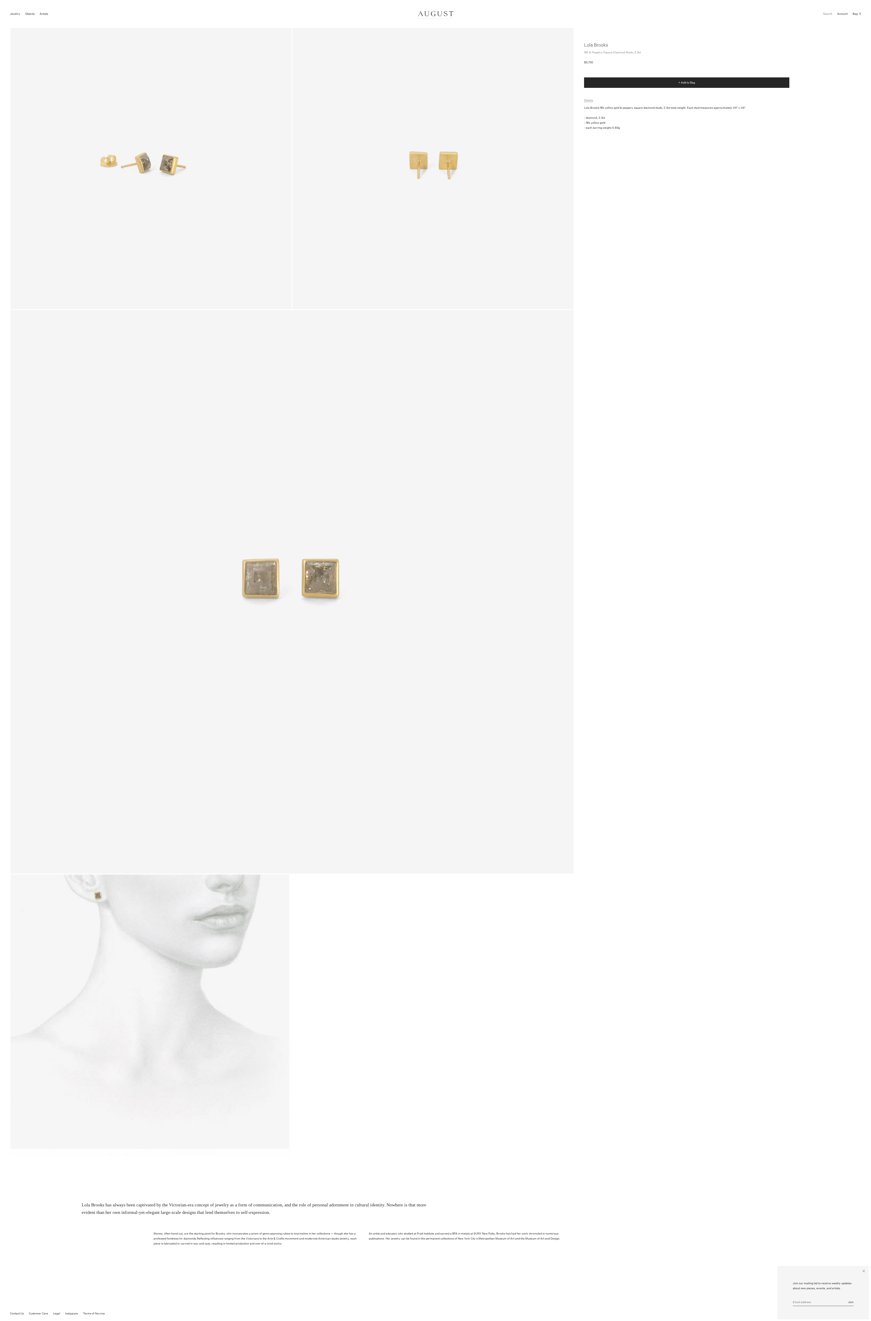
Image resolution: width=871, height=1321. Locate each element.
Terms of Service (94, 1313)
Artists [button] (44, 14)
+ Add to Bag (686, 82)
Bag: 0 (857, 14)
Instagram (71, 1313)
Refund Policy (118, 1313)
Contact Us (17, 1313)
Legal (56, 1313)
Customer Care (38, 1313)
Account (842, 14)
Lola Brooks (596, 44)
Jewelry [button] (15, 14)
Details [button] (588, 100)
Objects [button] (30, 14)
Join (851, 1302)
